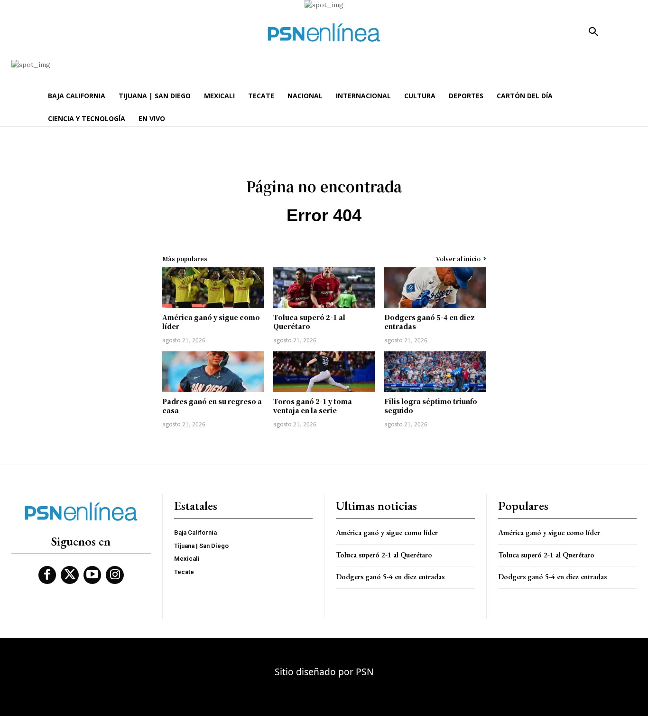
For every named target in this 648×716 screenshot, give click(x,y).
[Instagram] (115, 575)
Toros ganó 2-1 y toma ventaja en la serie (312, 405)
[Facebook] (47, 575)
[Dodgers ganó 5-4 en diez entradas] (435, 287)
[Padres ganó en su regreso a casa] (213, 371)
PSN (365, 671)
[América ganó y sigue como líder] (213, 287)
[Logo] (324, 32)
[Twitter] (70, 575)
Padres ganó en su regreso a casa (212, 405)
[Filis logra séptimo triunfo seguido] (435, 371)
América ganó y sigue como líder (211, 321)
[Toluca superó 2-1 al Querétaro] (324, 287)
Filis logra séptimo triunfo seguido (430, 405)
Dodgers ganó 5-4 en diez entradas (429, 321)
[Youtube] (92, 575)
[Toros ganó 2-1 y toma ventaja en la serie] (324, 371)
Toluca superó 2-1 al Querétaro (309, 321)
